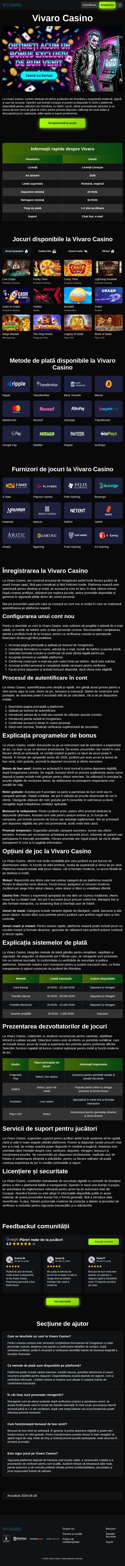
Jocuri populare (14, 251)
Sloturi (106, 251)
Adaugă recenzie (104, 1241)
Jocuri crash (75, 251)
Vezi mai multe (62, 1301)
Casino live (44, 251)
